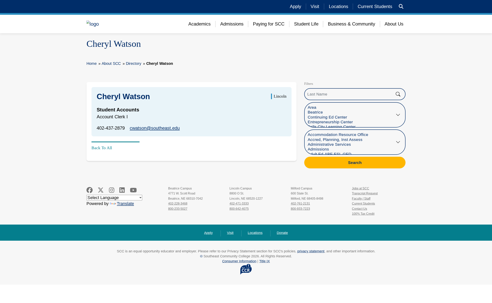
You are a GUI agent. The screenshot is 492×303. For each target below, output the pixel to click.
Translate (125, 203)
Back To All (101, 147)
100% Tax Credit (363, 213)
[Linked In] (122, 190)
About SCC (111, 63)
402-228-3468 (177, 203)
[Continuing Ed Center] (351, 117)
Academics (199, 23)
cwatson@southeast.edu (155, 128)
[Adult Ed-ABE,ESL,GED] (351, 154)
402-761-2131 (300, 203)
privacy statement (310, 251)
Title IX (264, 261)
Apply (295, 6)
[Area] (351, 107)
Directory (133, 63)
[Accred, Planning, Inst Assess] (351, 139)
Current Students (375, 6)
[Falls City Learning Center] (351, 126)
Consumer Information (239, 261)
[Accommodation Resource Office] (351, 134)
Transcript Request (365, 193)
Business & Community (351, 23)
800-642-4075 (239, 208)
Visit (315, 6)
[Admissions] (351, 149)
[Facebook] (89, 190)
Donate (282, 233)
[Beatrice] (351, 112)
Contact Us (359, 208)
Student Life (306, 23)
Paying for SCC (268, 23)
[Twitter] (101, 190)
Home (91, 63)
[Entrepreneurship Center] (351, 122)
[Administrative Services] (351, 144)
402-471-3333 (239, 203)
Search (355, 162)
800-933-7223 (300, 208)
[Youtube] (133, 190)
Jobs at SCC (360, 188)
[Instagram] (111, 190)
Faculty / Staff (361, 198)
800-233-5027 (177, 208)
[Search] (401, 6)
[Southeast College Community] (117, 24)
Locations (338, 6)
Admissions (232, 23)
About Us (394, 23)
